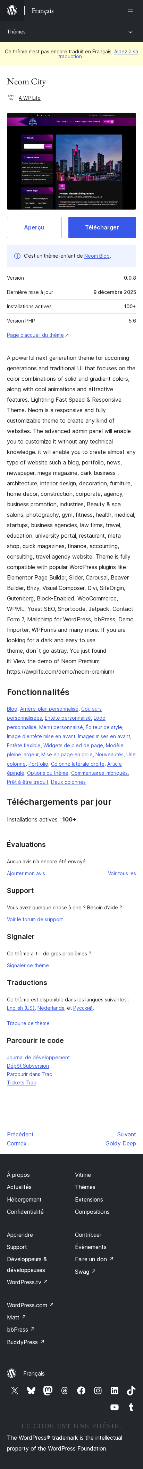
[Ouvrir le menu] (132, 10)
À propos (18, 1174)
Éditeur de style (104, 727)
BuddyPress (26, 1342)
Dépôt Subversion (28, 1066)
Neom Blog (97, 256)
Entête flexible (24, 745)
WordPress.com (30, 1305)
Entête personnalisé (68, 718)
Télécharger (102, 227)
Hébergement (24, 1199)
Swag (85, 1271)
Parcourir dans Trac (29, 1074)
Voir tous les (122, 873)
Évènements (91, 1246)
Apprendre (20, 1234)
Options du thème (47, 773)
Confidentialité (25, 1211)
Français (34, 1373)
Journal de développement (38, 1057)
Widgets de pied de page (73, 745)
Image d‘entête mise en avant (41, 736)
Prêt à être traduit (27, 782)
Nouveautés (109, 754)
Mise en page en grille (67, 754)
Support (17, 1246)
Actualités (19, 1186)
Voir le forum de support (35, 919)
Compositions (92, 1211)
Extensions (89, 1199)
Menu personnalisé (61, 727)
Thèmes (16, 32)
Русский (83, 1008)
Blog (12, 709)
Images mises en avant (104, 736)
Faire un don (94, 1259)
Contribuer (88, 1234)
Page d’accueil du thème (35, 335)
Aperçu (34, 227)
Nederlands (50, 1008)
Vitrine (83, 1174)
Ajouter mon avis (26, 873)
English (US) (21, 1008)
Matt (16, 1317)
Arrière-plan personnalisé (49, 709)
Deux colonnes (68, 782)
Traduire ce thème (28, 1023)
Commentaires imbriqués (99, 773)
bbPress (21, 1329)
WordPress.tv (27, 1282)
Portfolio (38, 764)
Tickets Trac (21, 1082)
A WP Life (30, 98)
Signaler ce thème (28, 965)
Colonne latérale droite (77, 764)
